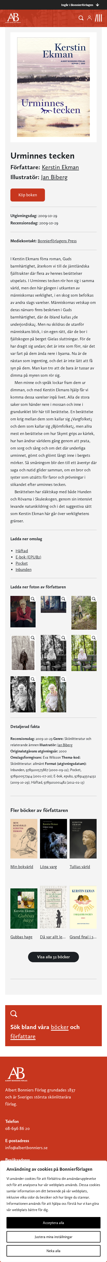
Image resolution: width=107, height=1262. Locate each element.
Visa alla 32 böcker (53, 956)
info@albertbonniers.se (26, 1147)
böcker (60, 1027)
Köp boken (27, 194)
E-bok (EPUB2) (28, 557)
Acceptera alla (53, 1223)
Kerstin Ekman (60, 167)
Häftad (22, 550)
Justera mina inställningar (53, 1237)
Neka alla (53, 1251)
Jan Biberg (54, 177)
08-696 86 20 (17, 1128)
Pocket (22, 563)
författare (23, 1036)
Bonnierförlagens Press (57, 240)
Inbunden (23, 569)
